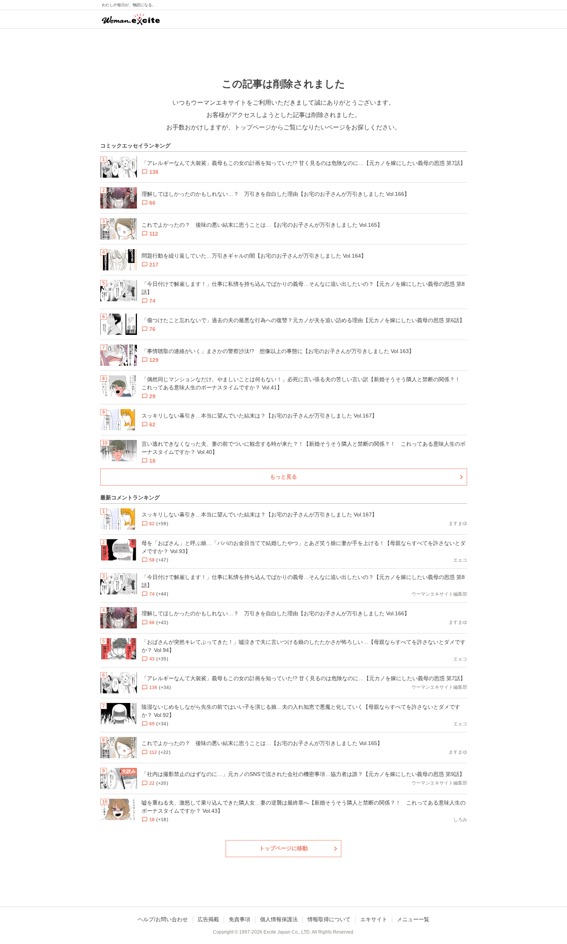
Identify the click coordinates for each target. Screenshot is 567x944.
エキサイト (373, 919)
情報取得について (329, 919)
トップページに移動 (283, 848)
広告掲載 (208, 919)
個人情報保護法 (279, 919)
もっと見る (283, 477)
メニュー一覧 (413, 919)
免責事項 (239, 919)
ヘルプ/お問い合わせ (163, 919)
